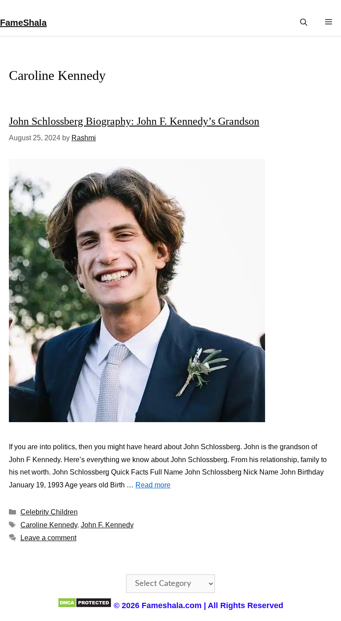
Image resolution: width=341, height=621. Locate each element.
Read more (152, 485)
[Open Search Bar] (303, 22)
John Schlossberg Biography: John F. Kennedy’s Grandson (134, 121)
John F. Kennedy (107, 525)
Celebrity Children (49, 512)
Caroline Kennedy (48, 525)
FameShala (23, 23)
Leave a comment (48, 538)
